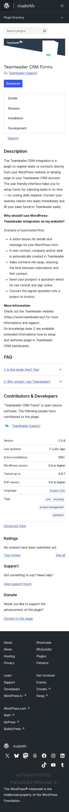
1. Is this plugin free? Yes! (21, 369)
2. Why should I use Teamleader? (27, 382)
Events (41, 682)
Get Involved (45, 675)
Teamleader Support (23, 73)
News (8, 649)
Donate (43, 689)
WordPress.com (17, 708)
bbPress (11, 722)
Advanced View (15, 526)
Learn (8, 675)
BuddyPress (14, 729)
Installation (15, 118)
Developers (12, 689)
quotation (58, 515)
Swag (42, 696)
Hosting (9, 656)
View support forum (17, 584)
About (8, 642)
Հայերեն (19, 746)
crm (48, 499)
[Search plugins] (44, 31)
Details (12, 98)
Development (17, 128)
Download (13, 83)
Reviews (14, 108)
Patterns (42, 663)
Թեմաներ (44, 649)
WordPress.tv (15, 696)
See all (60, 555)
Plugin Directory (14, 17)
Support (13, 138)
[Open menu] (63, 6)
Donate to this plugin (18, 618)
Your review (12, 555)
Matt (9, 715)
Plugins (41, 656)
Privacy (9, 663)
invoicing (58, 499)
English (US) (57, 490)
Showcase (43, 642)
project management (52, 507)
